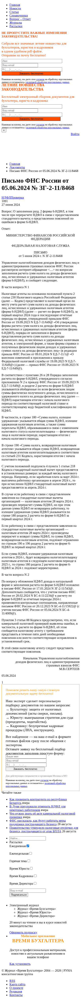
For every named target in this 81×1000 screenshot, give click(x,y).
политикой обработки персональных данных (47, 82)
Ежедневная (17, 846)
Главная (14, 5)
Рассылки (15, 26)
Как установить (19, 963)
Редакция (15, 991)
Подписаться (19, 894)
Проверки (17, 197)
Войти (75, 134)
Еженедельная (19, 853)
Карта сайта (17, 984)
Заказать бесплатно (31, 73)
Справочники (18, 15)
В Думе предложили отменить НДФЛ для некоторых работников (37, 808)
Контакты (16, 995)
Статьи (14, 12)
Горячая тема (18, 861)
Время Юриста (19, 868)
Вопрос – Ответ (20, 19)
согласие (40, 79)
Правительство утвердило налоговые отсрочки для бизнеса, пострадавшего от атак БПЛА (43, 829)
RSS (12, 980)
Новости (15, 8)
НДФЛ (6, 197)
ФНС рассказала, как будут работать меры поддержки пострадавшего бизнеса (37, 822)
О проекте (16, 988)
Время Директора (21, 883)
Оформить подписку (23, 932)
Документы (17, 167)
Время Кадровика (21, 876)
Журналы (15, 22)
